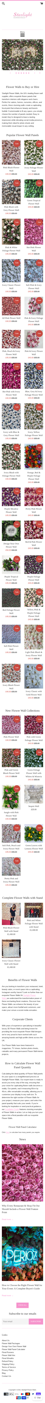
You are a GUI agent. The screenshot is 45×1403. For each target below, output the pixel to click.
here (8, 1132)
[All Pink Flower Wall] (11, 306)
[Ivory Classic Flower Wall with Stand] (11, 949)
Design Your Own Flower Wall (14, 1346)
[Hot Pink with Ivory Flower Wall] (11, 376)
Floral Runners (8, 1352)
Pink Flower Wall (11, 737)
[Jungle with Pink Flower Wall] (11, 797)
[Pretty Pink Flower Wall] (33, 497)
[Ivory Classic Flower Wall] (11, 270)
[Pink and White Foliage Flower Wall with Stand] (33, 910)
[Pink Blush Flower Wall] (11, 152)
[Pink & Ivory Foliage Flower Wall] (33, 306)
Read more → (7, 1219)
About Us (6, 1340)
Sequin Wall (33, 806)
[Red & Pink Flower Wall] (33, 530)
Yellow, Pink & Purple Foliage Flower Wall (33, 612)
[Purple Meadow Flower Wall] (11, 497)
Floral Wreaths (8, 1358)
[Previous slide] (10, 73)
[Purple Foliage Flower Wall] (33, 564)
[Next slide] (35, 73)
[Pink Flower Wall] (11, 725)
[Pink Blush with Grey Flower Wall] (11, 191)
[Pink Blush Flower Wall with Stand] (11, 914)
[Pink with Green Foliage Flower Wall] (33, 725)
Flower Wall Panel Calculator (13, 1349)
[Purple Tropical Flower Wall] (11, 564)
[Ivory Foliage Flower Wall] (33, 152)
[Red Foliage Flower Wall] (11, 597)
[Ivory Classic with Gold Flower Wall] (33, 676)
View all (22, 1305)
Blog (4, 1373)
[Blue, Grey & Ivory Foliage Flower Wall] (33, 376)
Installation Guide (12, 1109)
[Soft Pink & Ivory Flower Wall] (33, 270)
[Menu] (22, 35)
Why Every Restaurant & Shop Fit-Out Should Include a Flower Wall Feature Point (21, 1209)
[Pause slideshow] (40, 73)
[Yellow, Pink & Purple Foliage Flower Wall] (33, 597)
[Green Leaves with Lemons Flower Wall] (33, 833)
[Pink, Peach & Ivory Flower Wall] (11, 339)
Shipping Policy (8, 1364)
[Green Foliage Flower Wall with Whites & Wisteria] (33, 758)
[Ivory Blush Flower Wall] (11, 673)
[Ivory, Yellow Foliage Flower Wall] (33, 416)
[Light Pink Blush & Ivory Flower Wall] (33, 637)
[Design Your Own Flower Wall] (11, 531)
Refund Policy (7, 1361)
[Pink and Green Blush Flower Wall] (11, 758)
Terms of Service (9, 1367)
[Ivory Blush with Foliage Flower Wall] (11, 457)
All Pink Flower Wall (11, 318)
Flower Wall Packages (11, 1343)
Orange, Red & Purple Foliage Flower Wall (33, 475)
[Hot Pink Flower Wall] (33, 232)
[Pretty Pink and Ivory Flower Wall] (11, 866)
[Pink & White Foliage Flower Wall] (11, 232)
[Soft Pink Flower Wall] (11, 634)
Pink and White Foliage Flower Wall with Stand (34, 923)
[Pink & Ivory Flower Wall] (33, 339)
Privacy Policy (8, 1370)
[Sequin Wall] (33, 794)
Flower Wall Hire (8, 1355)
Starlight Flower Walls (28, 1390)
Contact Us (6, 1376)
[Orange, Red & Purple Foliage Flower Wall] (33, 457)
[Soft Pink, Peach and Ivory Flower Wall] (11, 833)
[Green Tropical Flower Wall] (33, 188)
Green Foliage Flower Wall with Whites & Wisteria (34, 773)
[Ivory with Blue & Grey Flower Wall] (11, 416)
